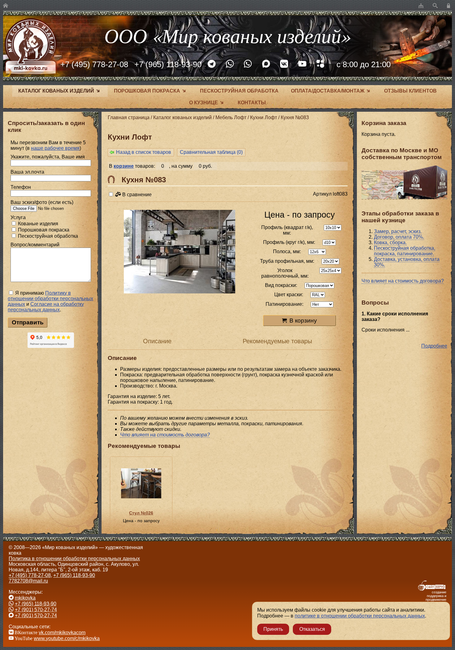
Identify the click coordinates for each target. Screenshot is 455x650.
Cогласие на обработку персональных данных (46, 306)
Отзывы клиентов (410, 90)
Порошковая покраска (147, 90)
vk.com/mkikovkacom (62, 632)
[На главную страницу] (5, 6)
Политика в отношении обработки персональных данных (74, 558)
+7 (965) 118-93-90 (168, 64)
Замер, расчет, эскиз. (398, 231)
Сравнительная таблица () (211, 152)
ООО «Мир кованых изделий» (227, 35)
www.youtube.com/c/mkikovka (67, 638)
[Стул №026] (141, 483)
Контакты (252, 102)
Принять (273, 629)
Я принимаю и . (50, 301)
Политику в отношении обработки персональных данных (50, 298)
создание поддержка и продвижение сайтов (436, 597)
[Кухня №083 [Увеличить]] (179, 252)
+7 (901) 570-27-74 (36, 609)
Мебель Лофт (230, 117)
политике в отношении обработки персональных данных (360, 615)
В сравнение (136, 194)
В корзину (303, 320)
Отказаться (312, 629)
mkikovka (25, 597)
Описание (157, 341)
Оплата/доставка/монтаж (327, 90)
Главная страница (129, 117)
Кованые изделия (37, 223)
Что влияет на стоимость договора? (403, 281)
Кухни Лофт (263, 117)
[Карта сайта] (420, 6)
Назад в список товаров (143, 152)
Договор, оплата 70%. (399, 237)
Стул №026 (141, 512)
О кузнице (203, 102)
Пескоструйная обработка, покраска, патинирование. (404, 250)
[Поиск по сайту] (435, 6)
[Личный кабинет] (449, 6)
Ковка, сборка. (390, 242)
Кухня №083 (295, 117)
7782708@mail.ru (28, 580)
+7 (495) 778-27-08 (94, 64)
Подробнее (434, 346)
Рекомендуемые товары (277, 341)
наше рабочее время (55, 148)
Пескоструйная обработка (239, 90)
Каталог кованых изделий (56, 90)
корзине (124, 166)
